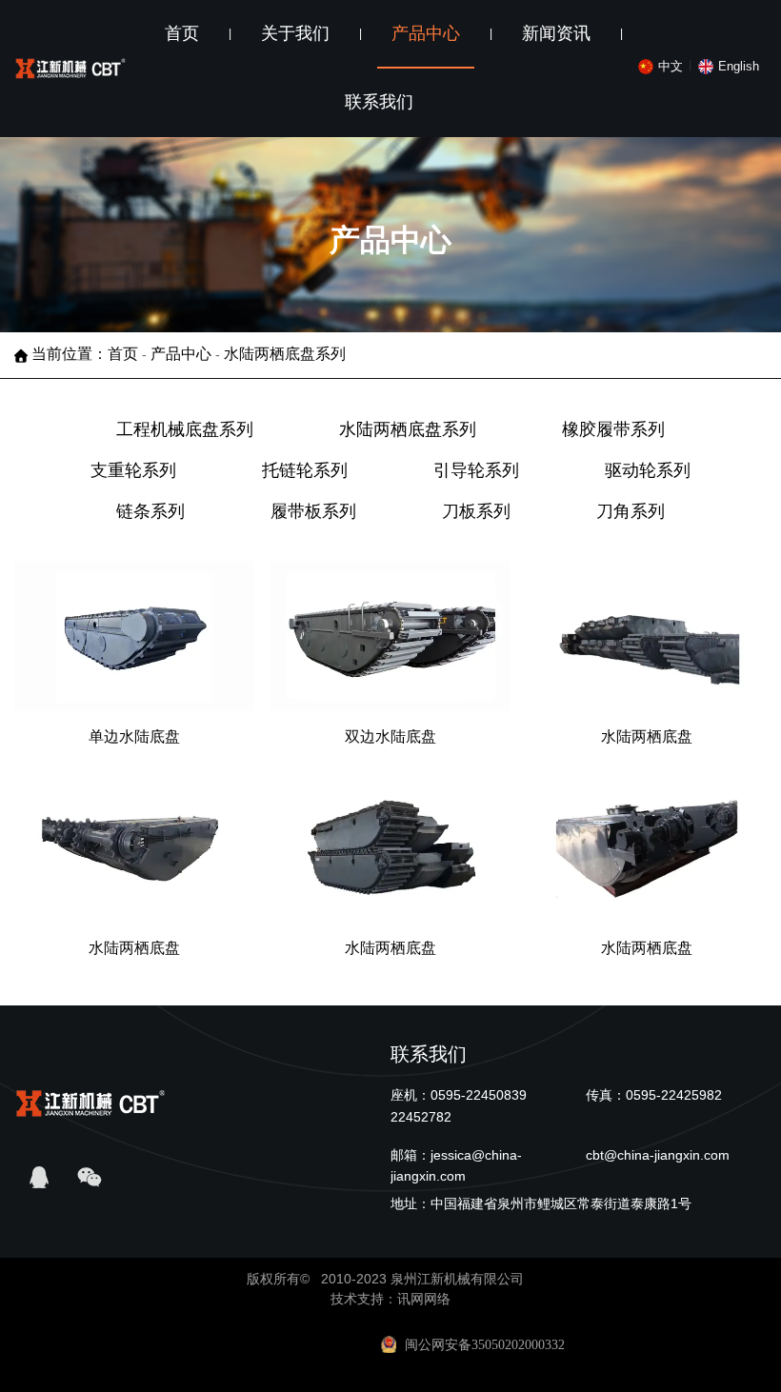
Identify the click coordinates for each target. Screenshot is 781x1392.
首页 (182, 33)
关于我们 (295, 33)
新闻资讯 (556, 33)
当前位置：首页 (86, 355)
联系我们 (379, 101)
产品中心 (425, 33)
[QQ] (39, 1178)
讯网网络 (424, 1298)
